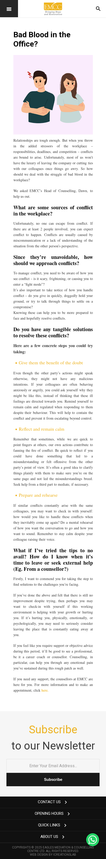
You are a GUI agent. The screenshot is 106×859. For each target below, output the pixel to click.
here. (45, 690)
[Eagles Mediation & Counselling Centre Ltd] (53, 8)
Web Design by (53, 854)
